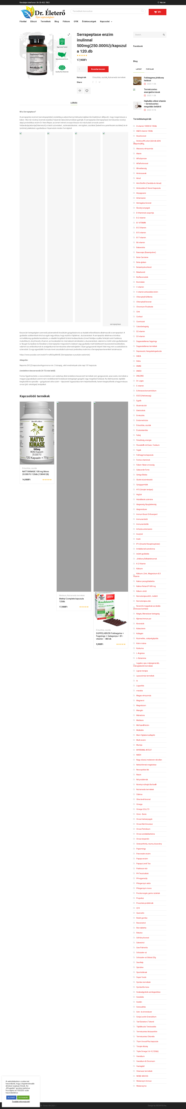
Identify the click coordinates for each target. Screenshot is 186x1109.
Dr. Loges (140, 381)
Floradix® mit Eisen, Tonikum (148, 445)
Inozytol (139, 534)
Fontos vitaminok (143, 460)
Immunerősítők (142, 524)
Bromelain (140, 282)
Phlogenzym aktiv (143, 883)
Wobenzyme (141, 1086)
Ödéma (139, 794)
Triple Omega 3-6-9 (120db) (147, 1051)
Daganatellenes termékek (146, 346)
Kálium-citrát (141, 591)
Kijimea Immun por (143, 619)
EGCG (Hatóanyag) (143, 396)
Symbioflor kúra (142, 987)
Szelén (139, 1002)
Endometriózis (142, 420)
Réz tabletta (141, 928)
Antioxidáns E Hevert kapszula (148, 188)
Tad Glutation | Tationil (145, 1022)
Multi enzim (141, 740)
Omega (139, 804)
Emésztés (140, 415)
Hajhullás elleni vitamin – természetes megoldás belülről (155, 104)
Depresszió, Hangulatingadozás (149, 351)
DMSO (138, 371)
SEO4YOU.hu (161, 1106)
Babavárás (140, 247)
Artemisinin (141, 198)
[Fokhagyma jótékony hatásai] (137, 80)
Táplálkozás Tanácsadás (146, 1027)
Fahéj (138, 435)
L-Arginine (140, 653)
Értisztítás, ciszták (100, 77)
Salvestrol (140, 943)
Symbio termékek (143, 982)
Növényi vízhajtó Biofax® (146, 785)
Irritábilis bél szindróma (145, 549)
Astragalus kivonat (143, 203)
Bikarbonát (140, 272)
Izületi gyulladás (142, 554)
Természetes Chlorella (145, 1037)
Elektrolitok (140, 410)
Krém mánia (141, 643)
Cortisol (139, 317)
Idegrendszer (141, 509)
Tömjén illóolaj (142, 1046)
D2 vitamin (140, 331)
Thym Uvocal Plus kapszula (147, 1041)
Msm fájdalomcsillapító (145, 735)
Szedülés (140, 997)
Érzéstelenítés (142, 430)
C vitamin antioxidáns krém (147, 292)
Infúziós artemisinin (144, 529)
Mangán (139, 710)
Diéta (138, 361)
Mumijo (139, 745)
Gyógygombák (142, 485)
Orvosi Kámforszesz (144, 824)
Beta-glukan (141, 262)
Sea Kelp (139, 962)
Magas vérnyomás (143, 696)
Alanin (138, 154)
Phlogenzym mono (144, 888)
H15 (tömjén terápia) (144, 490)
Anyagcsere (141, 193)
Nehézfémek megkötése (146, 765)
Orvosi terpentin (142, 839)
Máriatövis (140, 715)
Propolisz (140, 898)
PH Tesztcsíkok (142, 873)
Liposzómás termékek (145, 676)
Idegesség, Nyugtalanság (146, 504)
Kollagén (139, 633)
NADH (138, 755)
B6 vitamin (140, 242)
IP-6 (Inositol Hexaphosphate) (148, 544)
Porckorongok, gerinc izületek (148, 893)
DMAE (138, 366)
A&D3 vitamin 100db (144, 131)
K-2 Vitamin (141, 564)
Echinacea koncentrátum (146, 391)
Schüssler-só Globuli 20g (146, 957)
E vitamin (140, 386)
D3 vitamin (140, 336)
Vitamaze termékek (144, 1071)
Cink (138, 312)
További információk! (21, 1102)
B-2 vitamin (141, 218)
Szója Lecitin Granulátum (146, 1017)
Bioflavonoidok (142, 277)
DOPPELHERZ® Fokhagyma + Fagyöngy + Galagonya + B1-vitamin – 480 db (110, 636)
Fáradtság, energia (143, 440)
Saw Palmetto (142, 948)
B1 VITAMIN (141, 223)
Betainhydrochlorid (143, 267)
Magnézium (141, 705)
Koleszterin (140, 629)
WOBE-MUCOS (142, 1076)
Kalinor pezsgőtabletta (145, 581)
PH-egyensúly (141, 878)
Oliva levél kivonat (143, 799)
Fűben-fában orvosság (145, 465)
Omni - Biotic (141, 814)
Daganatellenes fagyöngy (146, 341)
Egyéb (138, 401)
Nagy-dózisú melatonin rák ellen (149, 760)
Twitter (96, 82)
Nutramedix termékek (117, 77)
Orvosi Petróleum (143, 829)
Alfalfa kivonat (142, 163)
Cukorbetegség (142, 326)
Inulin (138, 539)
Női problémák (142, 780)
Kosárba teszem (98, 69)
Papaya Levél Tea (143, 864)
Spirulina (139, 967)
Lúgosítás (140, 686)
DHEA (138, 356)
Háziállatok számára (144, 499)
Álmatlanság (141, 168)
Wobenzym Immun (144, 1081)
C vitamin (140, 287)
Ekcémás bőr (141, 406)
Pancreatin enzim (143, 854)
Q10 (138, 908)
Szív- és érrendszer (144, 1012)
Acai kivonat (141, 136)
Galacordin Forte (142, 470)
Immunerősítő (142, 519)
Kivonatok (140, 624)
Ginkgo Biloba (141, 475)
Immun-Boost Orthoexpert (147, 514)
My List (162, 2)
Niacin (138, 775)
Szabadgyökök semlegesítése (148, 992)
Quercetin (140, 913)
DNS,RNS (140, 376)
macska (139, 691)
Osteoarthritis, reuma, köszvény (149, 844)
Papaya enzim (142, 859)
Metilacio (62, 595)
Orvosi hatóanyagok (144, 819)
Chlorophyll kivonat (143, 302)
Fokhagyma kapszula (144, 455)
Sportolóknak (141, 972)
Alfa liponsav (141, 158)
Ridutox (139, 933)
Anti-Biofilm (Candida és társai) (148, 183)
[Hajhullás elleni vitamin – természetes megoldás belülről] (137, 105)
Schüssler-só (141, 953)
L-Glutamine (141, 658)
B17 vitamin (141, 238)
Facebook (93, 82)
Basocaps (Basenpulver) (146, 252)
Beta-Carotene (142, 257)
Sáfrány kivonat (142, 938)
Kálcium (139, 569)
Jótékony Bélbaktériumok (146, 559)
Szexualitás (141, 1007)
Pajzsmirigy (141, 849)
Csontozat (140, 322)
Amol (138, 178)
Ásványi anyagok (143, 208)
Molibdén (140, 730)
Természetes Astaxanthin (146, 1032)
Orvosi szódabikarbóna (145, 834)
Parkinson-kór (142, 869)
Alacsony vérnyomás (144, 149)
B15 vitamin (141, 233)
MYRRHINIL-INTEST (144, 750)
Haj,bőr (139, 494)
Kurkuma (140, 648)
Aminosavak (141, 173)
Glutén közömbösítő (144, 480)
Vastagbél (140, 1066)
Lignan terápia (142, 671)
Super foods (141, 977)
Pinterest (99, 82)
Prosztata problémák (144, 903)
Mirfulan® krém (142, 725)
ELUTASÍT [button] (11, 1097)
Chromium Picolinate (144, 307)
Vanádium (140, 1056)
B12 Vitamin (141, 228)
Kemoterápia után (143, 601)
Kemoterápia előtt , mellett (147, 596)
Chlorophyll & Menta (144, 297)
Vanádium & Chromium (145, 1061)
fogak (138, 450)
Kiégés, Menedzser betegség (148, 614)
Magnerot (140, 701)
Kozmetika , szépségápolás (147, 638)
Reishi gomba (141, 918)
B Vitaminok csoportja (145, 213)
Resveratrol (141, 923)
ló (137, 681)
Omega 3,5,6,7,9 (142, 809)
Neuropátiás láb (142, 770)
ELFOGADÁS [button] (23, 1097)
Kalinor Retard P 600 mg (146, 586)
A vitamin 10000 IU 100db (146, 126)
